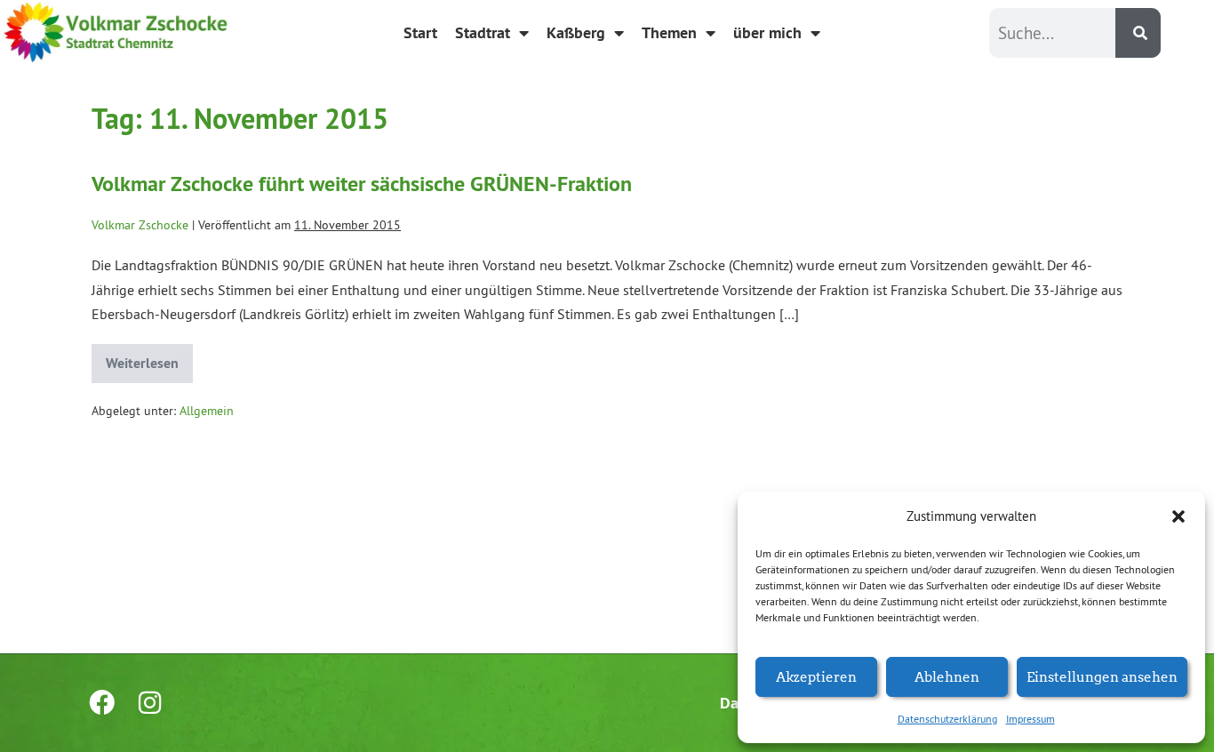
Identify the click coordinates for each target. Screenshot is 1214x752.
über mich (767, 32)
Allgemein (207, 411)
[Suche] (1138, 33)
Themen (669, 32)
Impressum (1030, 718)
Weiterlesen (149, 358)
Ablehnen (946, 676)
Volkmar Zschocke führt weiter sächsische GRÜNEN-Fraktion (362, 183)
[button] (1178, 516)
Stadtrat (482, 32)
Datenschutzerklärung (947, 718)
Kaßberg (576, 32)
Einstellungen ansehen (1102, 676)
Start (420, 32)
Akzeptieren (816, 676)
